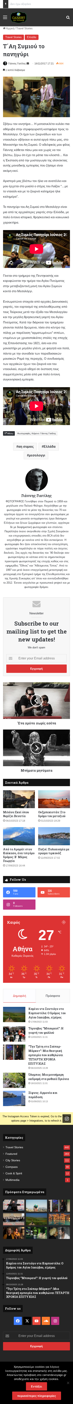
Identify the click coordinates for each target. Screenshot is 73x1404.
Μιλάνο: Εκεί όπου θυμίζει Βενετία (16, 814)
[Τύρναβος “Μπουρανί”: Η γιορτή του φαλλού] (14, 1034)
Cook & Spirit (13, 1173)
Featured (11, 1153)
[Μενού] (5, 18)
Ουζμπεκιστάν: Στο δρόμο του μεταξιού (51, 814)
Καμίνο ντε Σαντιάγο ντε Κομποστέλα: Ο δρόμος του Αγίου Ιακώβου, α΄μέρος (47, 1013)
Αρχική (9, 28)
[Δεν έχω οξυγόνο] (13, 1219)
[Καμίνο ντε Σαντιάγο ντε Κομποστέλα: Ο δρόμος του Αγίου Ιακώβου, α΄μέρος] (14, 1014)
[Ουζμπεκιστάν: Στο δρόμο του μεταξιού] (54, 799)
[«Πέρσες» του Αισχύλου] (13, 1206)
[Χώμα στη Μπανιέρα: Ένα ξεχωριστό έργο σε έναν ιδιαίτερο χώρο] (59, 1233)
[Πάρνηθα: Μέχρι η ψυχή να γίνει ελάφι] (36, 1233)
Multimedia (12, 1179)
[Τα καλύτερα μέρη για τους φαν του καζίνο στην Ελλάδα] (59, 1219)
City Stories (12, 1160)
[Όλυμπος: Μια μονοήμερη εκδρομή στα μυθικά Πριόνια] (14, 1080)
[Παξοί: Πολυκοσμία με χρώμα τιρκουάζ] (54, 836)
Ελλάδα (31, 37)
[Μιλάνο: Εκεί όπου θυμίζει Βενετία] (19, 799)
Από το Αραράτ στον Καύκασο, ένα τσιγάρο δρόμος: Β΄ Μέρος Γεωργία (18, 855)
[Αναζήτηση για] (68, 18)
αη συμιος (26, 446)
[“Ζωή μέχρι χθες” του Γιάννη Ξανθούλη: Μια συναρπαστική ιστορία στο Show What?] (13, 1233)
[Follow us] (66, 1118)
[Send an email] (28, 63)
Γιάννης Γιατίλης (17, 63)
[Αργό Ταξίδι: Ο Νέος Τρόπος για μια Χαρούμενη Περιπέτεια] (36, 1206)
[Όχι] (68, 1383)
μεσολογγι (37, 455)
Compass (11, 1166)
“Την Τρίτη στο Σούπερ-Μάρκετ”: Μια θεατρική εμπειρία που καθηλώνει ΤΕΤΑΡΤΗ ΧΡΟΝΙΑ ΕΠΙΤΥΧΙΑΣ (45, 1055)
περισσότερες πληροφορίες (36, 1395)
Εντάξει (36, 1386)
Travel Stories (24, 28)
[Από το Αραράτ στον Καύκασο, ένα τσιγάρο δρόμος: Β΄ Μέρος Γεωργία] (19, 836)
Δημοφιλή (19, 995)
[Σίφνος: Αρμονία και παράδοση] (14, 1098)
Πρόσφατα (53, 995)
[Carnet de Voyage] (18, 17)
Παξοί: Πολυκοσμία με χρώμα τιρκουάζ (53, 851)
